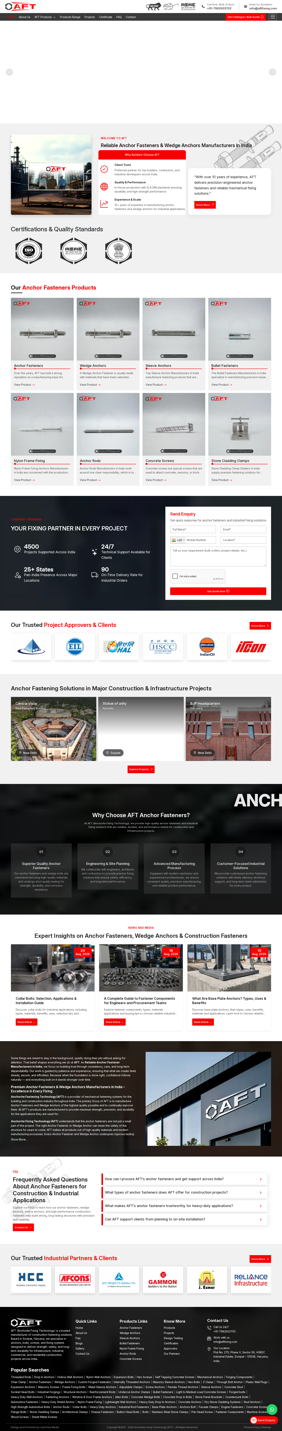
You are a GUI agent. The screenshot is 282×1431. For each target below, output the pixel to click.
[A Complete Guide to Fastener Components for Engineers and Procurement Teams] (141, 967)
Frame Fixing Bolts (74, 1387)
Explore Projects (139, 769)
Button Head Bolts (128, 1412)
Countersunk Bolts (237, 1397)
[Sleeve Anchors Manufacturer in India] (174, 329)
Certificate (105, 17)
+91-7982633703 (219, 8)
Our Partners (172, 1353)
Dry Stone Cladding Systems (222, 1402)
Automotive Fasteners (25, 1402)
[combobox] (178, 540)
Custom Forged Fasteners (94, 1382)
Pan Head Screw (202, 1412)
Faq (78, 1338)
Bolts (146, 1412)
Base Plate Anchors (164, 1407)
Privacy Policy (252, 1427)
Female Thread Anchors (183, 1387)
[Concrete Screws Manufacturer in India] (174, 424)
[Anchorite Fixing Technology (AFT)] (20, 6)
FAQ (119, 17)
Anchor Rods (128, 1353)
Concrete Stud (234, 1387)
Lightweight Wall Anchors (121, 1402)
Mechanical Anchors (210, 1377)
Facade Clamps (209, 1407)
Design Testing (173, 1338)
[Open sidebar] (273, 17)
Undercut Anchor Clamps (135, 1392)
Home (11, 17)
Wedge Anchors (130, 1333)
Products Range (70, 17)
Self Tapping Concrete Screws (175, 1377)
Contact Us (21, 1227)
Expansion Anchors (23, 1387)
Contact (131, 17)
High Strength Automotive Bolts (31, 1407)
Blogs (79, 1343)
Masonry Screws (49, 1387)
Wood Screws (20, 1417)
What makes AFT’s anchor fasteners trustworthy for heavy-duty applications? (169, 1206)
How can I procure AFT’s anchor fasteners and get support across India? (164, 1179)
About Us (24, 17)
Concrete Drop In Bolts (178, 1397)
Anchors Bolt (188, 1407)
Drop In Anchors (44, 1377)
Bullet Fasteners (130, 1343)
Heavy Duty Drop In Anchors (157, 1402)
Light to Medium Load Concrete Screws (201, 1392)
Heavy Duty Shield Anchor (58, 1402)
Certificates (171, 1343)
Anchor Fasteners (131, 1327)
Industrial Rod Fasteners (134, 1407)
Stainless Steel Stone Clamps (170, 1412)
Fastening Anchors (58, 1397)
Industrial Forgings (49, 1392)
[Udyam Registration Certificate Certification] (73, 251)
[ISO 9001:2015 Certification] (29, 251)
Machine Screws (258, 1412)
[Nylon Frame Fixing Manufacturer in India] (42, 424)
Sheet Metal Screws (44, 1417)
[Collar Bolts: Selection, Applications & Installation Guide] (53, 967)
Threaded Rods (21, 1377)
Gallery (80, 1348)
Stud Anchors (252, 1402)
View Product (23, 384)
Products (169, 1327)
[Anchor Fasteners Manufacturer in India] (42, 329)
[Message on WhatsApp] (272, 1409)
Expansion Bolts (124, 1377)
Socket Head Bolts (23, 1392)
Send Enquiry (266, 1420)
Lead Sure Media (49, 1427)
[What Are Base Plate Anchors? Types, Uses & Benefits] (229, 967)
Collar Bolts (80, 1407)
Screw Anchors (156, 1387)
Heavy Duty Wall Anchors (27, 1397)
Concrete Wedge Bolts (146, 1397)
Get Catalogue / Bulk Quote (244, 16)
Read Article (26, 1021)
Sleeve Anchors (130, 1338)
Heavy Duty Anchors (103, 1407)
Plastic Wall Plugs (257, 1382)
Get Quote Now (216, 591)
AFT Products (44, 17)
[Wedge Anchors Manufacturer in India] (108, 329)
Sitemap (266, 1427)
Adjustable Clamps (131, 1387)
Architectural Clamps (75, 1412)
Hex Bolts (194, 1382)
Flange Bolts (19, 1412)
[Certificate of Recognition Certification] (118, 251)
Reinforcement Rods (103, 1392)
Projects (90, 17)
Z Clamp (208, 1382)
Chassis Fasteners (103, 1412)
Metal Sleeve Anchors (102, 1387)
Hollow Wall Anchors (71, 1377)
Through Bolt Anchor (229, 1382)
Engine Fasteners (232, 1407)
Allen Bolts (122, 1397)
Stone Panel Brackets (209, 1397)
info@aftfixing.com (263, 8)
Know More (203, 204)
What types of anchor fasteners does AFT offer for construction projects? (166, 1192)
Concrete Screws (131, 1358)
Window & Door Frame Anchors (92, 1397)
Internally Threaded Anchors (132, 1382)
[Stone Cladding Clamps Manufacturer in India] (239, 424)
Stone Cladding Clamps (45, 1412)
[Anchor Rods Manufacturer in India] (108, 424)
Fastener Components (230, 1412)
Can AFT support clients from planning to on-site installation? (155, 1219)
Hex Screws (145, 1377)
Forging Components (239, 1377)
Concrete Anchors (190, 1402)
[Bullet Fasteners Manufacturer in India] (239, 329)
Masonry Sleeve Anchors (169, 1382)
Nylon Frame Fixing (132, 1348)
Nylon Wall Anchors (98, 1377)
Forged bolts (237, 1392)
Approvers (170, 1348)
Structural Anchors (75, 1392)
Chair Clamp (19, 1382)
